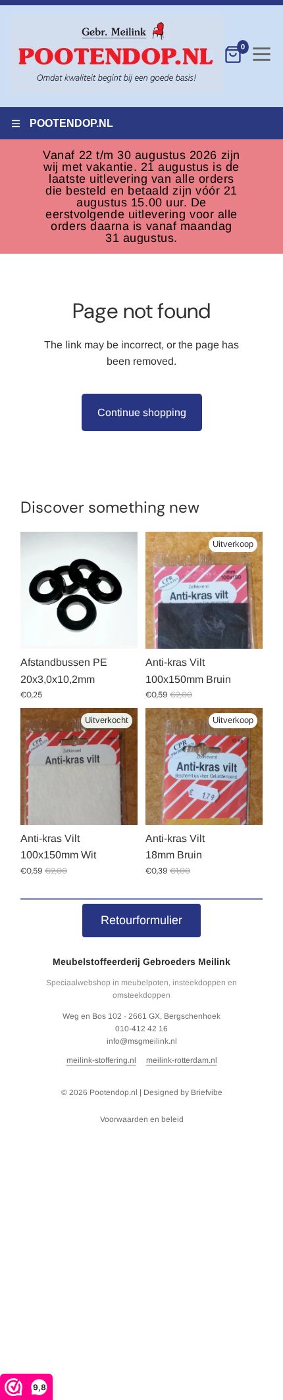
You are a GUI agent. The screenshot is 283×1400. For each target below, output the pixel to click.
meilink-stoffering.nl (101, 1060)
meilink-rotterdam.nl (181, 1060)
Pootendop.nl (114, 1092)
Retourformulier (141, 920)
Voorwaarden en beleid (142, 1119)
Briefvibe (206, 1092)
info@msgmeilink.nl (142, 1041)
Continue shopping (141, 412)
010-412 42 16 (141, 1028)
